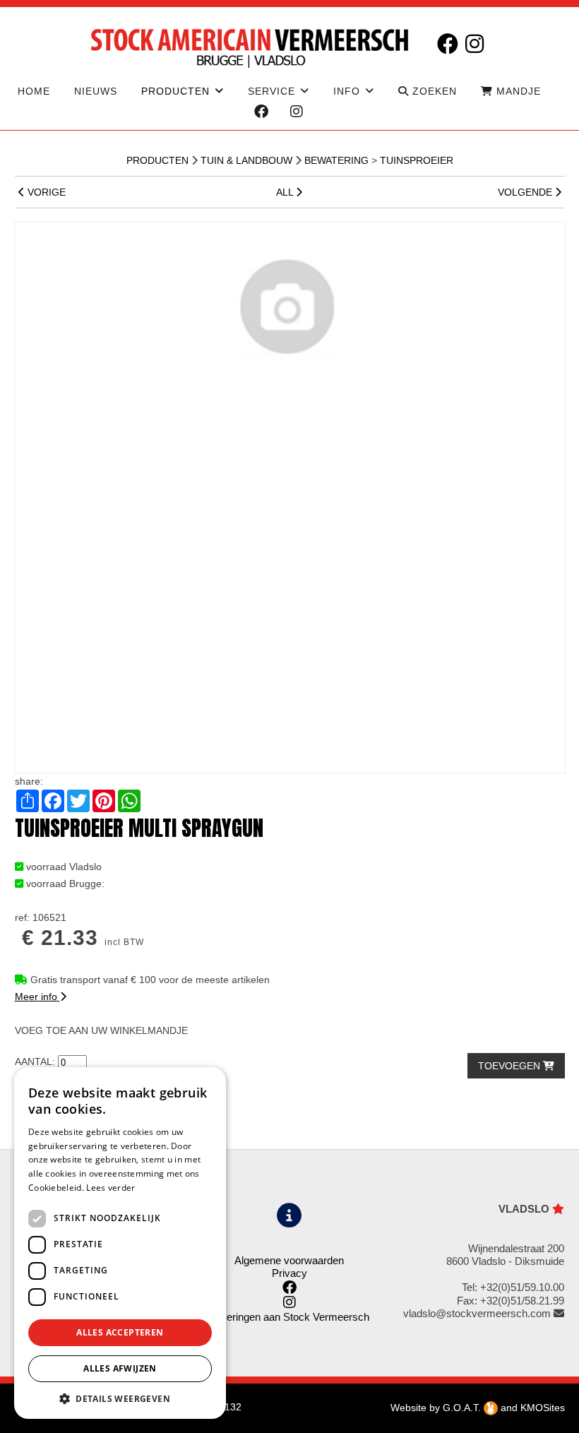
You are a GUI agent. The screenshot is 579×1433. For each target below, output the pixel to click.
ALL (286, 192)
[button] (120, 1398)
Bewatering (336, 160)
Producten (157, 160)
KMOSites (542, 1407)
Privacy (289, 1273)
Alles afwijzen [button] (120, 1368)
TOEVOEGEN (510, 1065)
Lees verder (110, 1188)
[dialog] (120, 1243)
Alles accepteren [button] (119, 1332)
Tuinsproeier (416, 160)
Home (34, 91)
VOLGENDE (526, 192)
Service (271, 91)
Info (346, 91)
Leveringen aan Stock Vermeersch (289, 1317)
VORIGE (45, 192)
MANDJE (517, 91)
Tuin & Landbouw (246, 160)
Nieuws (95, 91)
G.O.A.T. (463, 1407)
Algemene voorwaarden (289, 1260)
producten (175, 91)
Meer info (37, 996)
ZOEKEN (433, 91)
